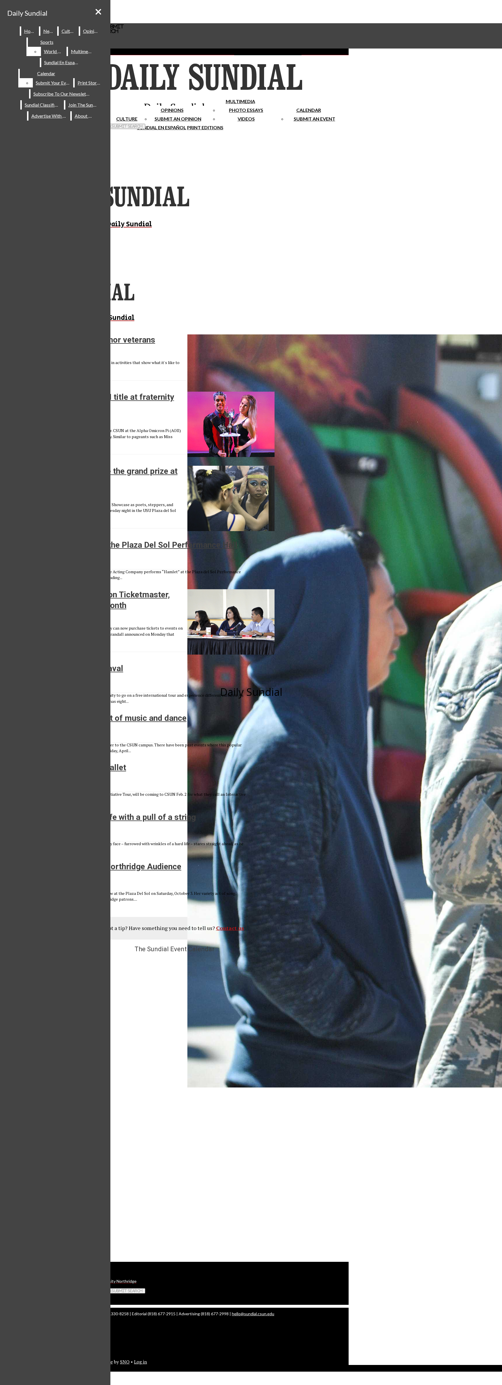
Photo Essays (246, 110)
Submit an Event (314, 118)
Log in (140, 1362)
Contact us (230, 927)
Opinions (172, 110)
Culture (69, 31)
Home (30, 31)
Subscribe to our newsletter (62, 93)
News (49, 31)
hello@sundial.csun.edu (253, 1313)
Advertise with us (49, 116)
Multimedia (240, 101)
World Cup (55, 51)
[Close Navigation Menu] (98, 11)
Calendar (308, 110)
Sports (46, 42)
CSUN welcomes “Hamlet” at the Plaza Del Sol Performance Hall (118, 545)
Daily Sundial (27, 13)
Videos (246, 118)
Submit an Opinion (178, 118)
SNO (125, 1362)
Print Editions (205, 127)
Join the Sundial (84, 104)
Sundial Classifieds (43, 104)
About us (84, 116)
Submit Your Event (54, 82)
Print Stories (90, 82)
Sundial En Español (161, 127)
